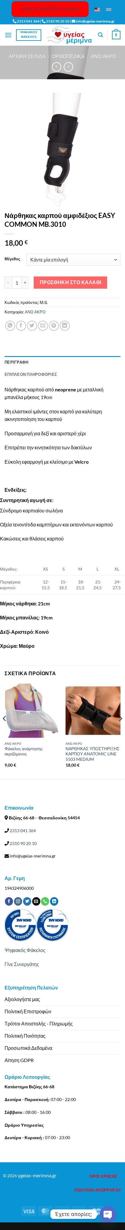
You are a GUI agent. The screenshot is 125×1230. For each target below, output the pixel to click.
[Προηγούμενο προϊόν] (68, 67)
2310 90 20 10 (23, 843)
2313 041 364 (22, 830)
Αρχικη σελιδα (27, 56)
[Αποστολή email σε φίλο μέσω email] (43, 326)
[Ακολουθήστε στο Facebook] (9, 901)
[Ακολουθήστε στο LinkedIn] (54, 901)
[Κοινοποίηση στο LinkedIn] (65, 326)
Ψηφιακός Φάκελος (25, 950)
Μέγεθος (12, 259)
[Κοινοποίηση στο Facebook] (21, 326)
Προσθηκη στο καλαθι (70, 282)
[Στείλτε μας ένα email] (36, 901)
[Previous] (4, 731)
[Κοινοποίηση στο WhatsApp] (10, 326)
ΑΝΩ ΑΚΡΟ (103, 56)
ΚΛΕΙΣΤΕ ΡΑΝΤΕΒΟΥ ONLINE (50, 9)
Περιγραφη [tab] (16, 362)
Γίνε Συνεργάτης (22, 964)
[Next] (120, 731)
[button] (8, 34)
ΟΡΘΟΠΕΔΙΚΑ (68, 56)
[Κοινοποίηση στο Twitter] (32, 326)
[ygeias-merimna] (69, 34)
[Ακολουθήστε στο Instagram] (18, 901)
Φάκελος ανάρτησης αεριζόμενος (24, 751)
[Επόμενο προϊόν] (56, 67)
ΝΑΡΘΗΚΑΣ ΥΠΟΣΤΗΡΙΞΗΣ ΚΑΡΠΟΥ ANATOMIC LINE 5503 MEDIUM (93, 754)
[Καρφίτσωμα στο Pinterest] (54, 326)
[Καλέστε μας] (45, 901)
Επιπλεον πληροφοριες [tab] (31, 374)
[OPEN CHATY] (108, 1214)
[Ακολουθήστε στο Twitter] (27, 901)
